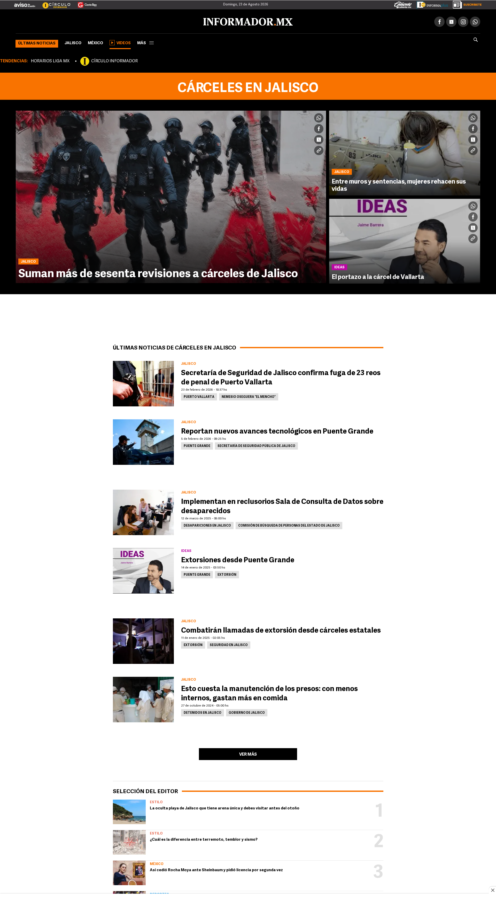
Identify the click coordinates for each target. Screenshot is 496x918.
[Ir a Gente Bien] (84, 3)
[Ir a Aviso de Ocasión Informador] (24, 3)
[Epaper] (430, 4)
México (95, 42)
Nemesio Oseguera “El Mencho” (249, 396)
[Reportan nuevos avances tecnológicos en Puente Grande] (143, 441)
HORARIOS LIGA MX (50, 60)
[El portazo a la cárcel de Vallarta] (404, 240)
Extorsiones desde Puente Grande (237, 559)
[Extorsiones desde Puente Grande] (143, 570)
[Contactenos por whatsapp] (475, 21)
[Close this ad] (492, 890)
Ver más (248, 754)
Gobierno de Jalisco (247, 712)
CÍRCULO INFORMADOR (114, 60)
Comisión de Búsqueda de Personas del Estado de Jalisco (289, 524)
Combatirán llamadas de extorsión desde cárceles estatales (281, 629)
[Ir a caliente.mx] (403, 4)
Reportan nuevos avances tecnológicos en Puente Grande (277, 430)
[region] (248, 906)
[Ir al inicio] (76, 21)
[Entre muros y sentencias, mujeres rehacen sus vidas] (404, 152)
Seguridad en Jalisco (229, 644)
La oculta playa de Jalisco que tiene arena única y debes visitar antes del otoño (224, 807)
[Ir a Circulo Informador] (53, 3)
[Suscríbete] (465, 4)
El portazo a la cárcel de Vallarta (378, 276)
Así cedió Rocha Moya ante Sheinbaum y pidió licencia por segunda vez (216, 869)
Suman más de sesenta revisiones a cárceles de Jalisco (158, 273)
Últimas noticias (37, 42)
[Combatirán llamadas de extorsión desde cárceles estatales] (143, 640)
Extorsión (227, 573)
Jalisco (73, 42)
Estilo (156, 801)
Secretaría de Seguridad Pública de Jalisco (256, 445)
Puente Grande (197, 445)
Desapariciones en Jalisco (207, 524)
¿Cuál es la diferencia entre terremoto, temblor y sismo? (204, 839)
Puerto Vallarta (199, 396)
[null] (129, 811)
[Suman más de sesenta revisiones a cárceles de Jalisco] (171, 196)
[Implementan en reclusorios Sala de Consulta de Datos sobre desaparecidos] (143, 511)
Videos (124, 42)
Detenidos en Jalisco (202, 712)
